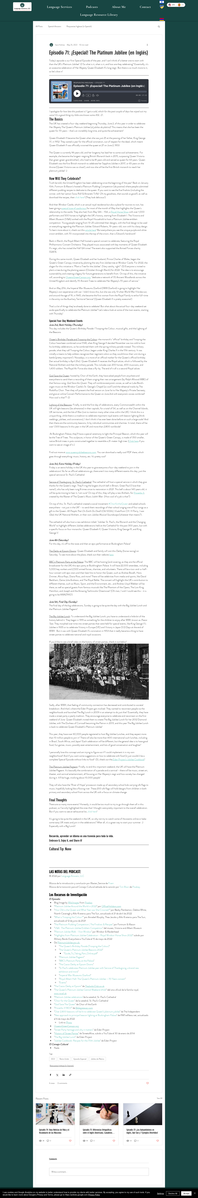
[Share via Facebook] (50, 1075)
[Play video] (99, 672)
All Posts (39, 26)
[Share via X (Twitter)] (57, 1075)
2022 (53, 1059)
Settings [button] (160, 1193)
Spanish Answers (54, 26)
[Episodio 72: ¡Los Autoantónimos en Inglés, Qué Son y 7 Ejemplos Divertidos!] (142, 1114)
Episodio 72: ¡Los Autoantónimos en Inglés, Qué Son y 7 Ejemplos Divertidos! (142, 1131)
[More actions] (147, 44)
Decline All (172, 1193)
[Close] (194, 1193)
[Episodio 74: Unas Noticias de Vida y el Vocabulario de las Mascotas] (55, 1114)
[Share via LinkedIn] (63, 1075)
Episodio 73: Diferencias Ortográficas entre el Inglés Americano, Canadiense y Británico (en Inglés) (98, 1131)
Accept (186, 1193)
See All (159, 1098)
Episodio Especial (80, 1059)
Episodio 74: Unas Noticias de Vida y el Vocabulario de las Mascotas (54, 1131)
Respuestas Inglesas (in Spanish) (79, 26)
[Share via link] (70, 1075)
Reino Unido (64, 1059)
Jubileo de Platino (97, 1059)
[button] (60, 7)
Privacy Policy (94, 1194)
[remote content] (99, 91)
